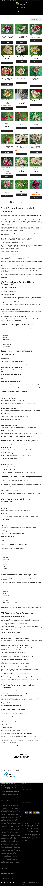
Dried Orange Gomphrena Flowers (21, 122)
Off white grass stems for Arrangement (21, 37)
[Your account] (15, 12)
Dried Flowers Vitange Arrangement (36, 79)
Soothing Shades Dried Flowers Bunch (36, 170)
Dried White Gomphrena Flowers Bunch (36, 122)
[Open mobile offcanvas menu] (1, 4)
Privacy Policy (25, 791)
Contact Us (24, 798)
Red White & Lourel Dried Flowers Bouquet (7, 190)
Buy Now (7, 42)
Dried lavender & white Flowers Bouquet (21, 101)
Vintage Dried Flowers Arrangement (21, 170)
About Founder (4, 868)
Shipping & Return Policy (27, 789)
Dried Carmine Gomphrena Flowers (7, 147)
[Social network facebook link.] (1, 882)
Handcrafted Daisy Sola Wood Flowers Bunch (21, 56)
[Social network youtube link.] (7, 882)
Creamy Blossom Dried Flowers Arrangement (36, 147)
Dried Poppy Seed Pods (21, 189)
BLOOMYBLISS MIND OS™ (7, 878)
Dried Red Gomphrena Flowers (7, 124)
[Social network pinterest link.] (13, 882)
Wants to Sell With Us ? (27, 802)
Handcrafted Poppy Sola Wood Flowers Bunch (7, 56)
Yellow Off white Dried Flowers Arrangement (36, 56)
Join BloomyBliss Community (7, 870)
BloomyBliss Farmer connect (28, 800)
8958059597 (31, 826)
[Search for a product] (1, 12)
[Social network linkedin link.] (10, 882)
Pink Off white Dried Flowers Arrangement (7, 79)
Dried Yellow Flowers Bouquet (7, 101)
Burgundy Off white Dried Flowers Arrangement (7, 37)
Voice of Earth (4, 875)
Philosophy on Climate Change (7, 873)
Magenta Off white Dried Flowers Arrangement (7, 170)
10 (29, 202)
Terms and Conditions (27, 794)
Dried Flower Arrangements (16, 705)
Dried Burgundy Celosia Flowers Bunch (36, 190)
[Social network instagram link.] (4, 882)
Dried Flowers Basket (21, 78)
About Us (24, 785)
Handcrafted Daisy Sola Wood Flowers (21, 147)
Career (23, 787)
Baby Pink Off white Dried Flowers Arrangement (35, 35)
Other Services (25, 796)
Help (27, 828)
